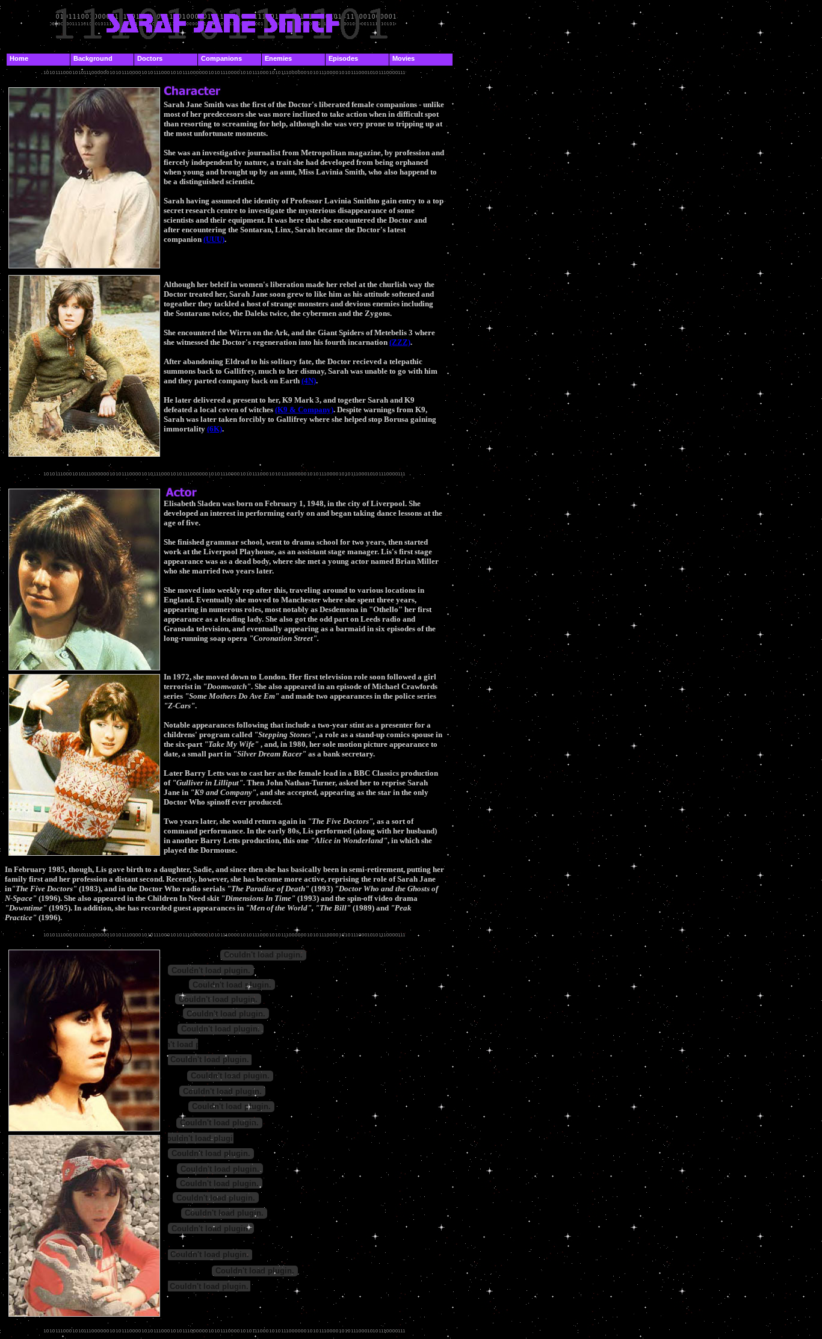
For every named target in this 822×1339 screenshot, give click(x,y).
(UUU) (213, 239)
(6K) (214, 428)
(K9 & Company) (304, 409)
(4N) (308, 380)
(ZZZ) (399, 342)
